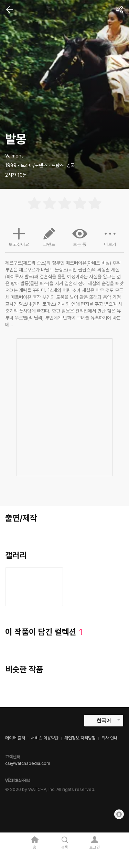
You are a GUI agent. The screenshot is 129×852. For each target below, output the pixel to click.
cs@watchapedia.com (27, 763)
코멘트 (49, 244)
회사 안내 (109, 737)
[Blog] (119, 814)
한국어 (104, 720)
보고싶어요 (19, 244)
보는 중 (79, 244)
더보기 (110, 244)
